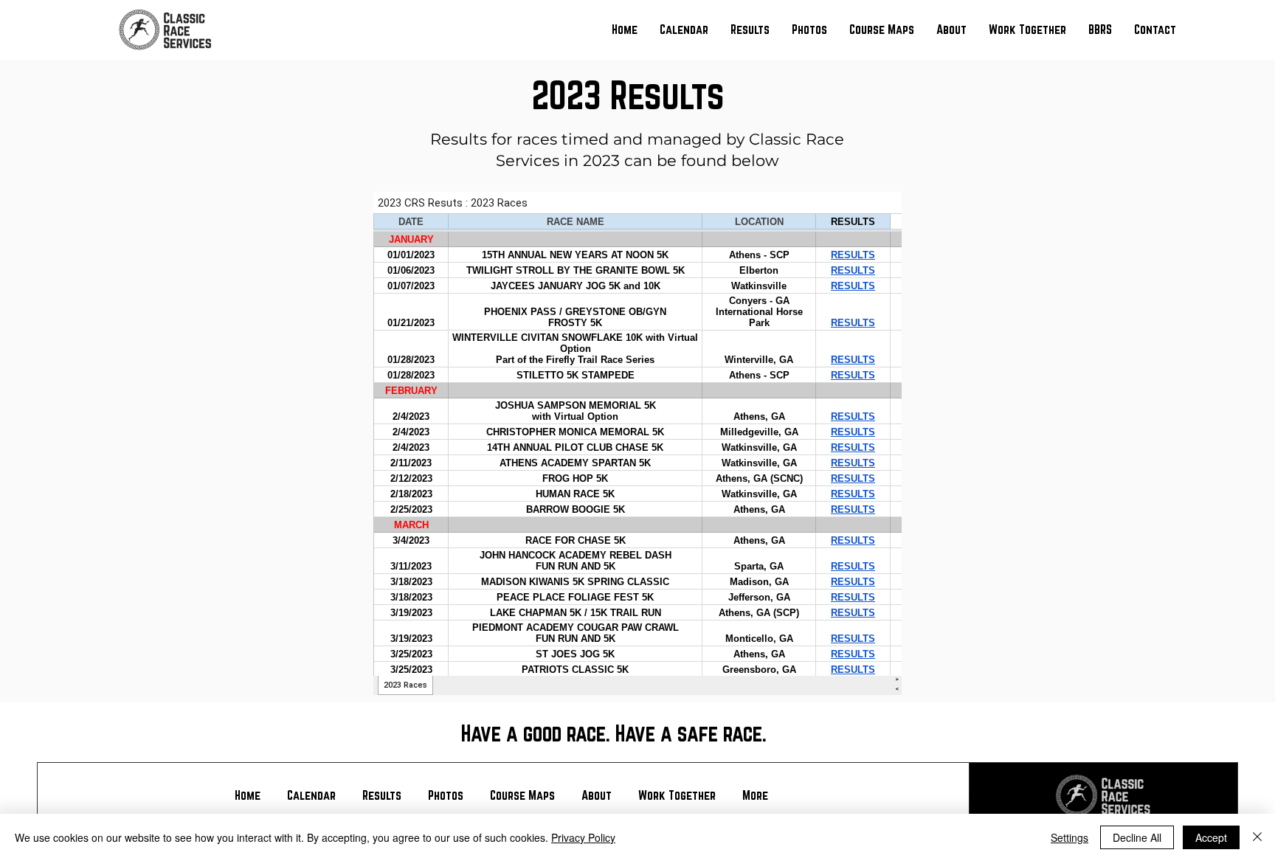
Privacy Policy (583, 837)
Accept (1211, 837)
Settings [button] (1069, 837)
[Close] (1257, 837)
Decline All (1137, 837)
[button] (750, 29)
